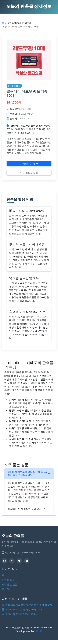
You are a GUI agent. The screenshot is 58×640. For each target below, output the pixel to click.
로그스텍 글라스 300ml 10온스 (21, 614)
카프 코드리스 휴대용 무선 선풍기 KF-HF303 (28, 604)
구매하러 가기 (28, 163)
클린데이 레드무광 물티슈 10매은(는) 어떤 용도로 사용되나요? (27, 473)
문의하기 (6, 589)
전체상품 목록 (30, 172)
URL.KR (39, 631)
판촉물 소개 (8, 579)
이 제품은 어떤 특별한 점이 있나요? (26, 509)
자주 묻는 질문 (9, 584)
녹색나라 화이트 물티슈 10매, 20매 (23, 609)
